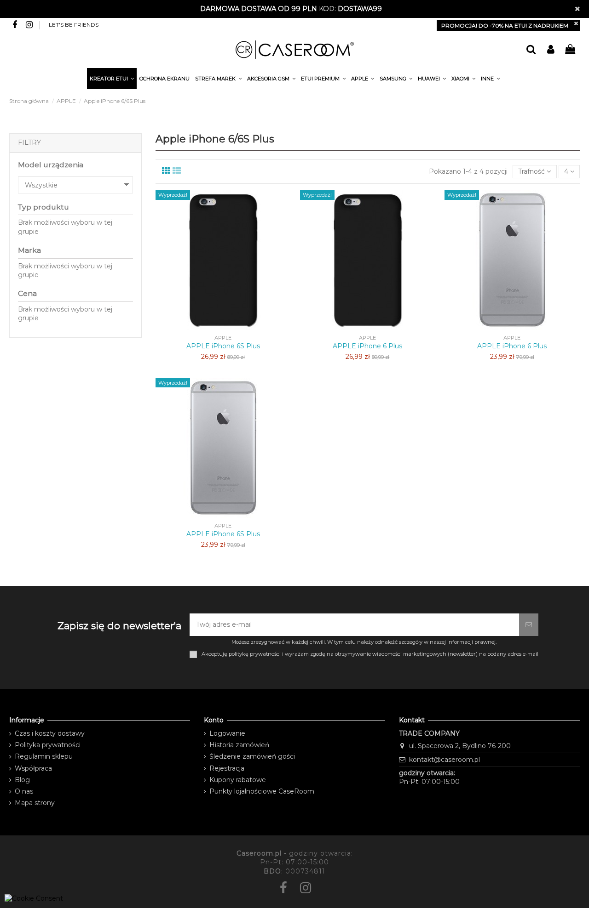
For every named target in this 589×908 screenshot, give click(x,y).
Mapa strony (35, 803)
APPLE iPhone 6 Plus (367, 346)
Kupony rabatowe (237, 780)
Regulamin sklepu (44, 756)
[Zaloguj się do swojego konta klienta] (550, 50)
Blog (22, 780)
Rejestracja (226, 768)
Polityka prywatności (48, 745)
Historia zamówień (239, 745)
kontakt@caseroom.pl (444, 759)
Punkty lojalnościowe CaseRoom (261, 791)
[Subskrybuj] (528, 624)
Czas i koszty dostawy (50, 733)
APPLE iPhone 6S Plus (223, 346)
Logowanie (227, 733)
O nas (24, 791)
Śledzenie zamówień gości (252, 756)
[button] (490, 80)
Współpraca (33, 768)
